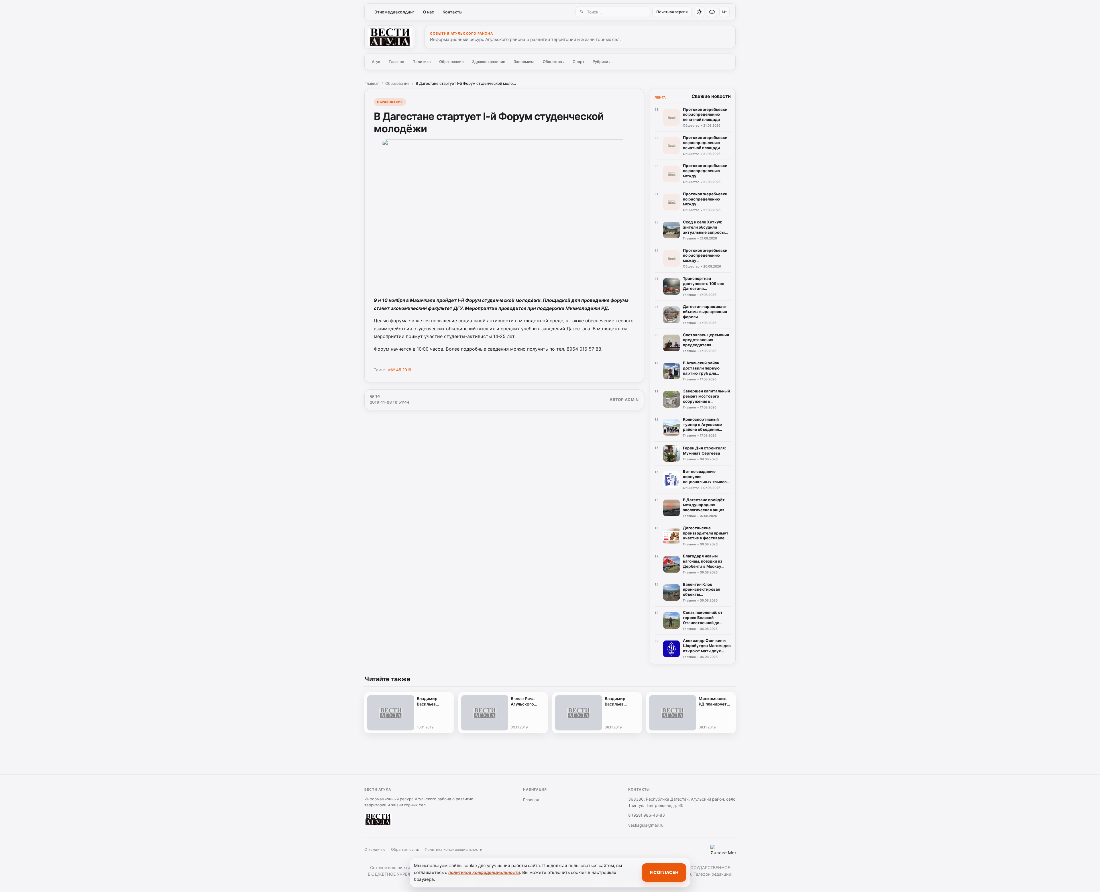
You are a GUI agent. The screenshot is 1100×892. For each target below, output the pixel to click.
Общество (553, 61)
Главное (396, 61)
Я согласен (664, 872)
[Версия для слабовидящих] (712, 12)
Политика (421, 61)
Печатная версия (672, 12)
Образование (451, 61)
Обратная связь (405, 849)
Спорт (578, 61)
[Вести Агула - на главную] (389, 36)
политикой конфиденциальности (484, 872)
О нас (428, 11)
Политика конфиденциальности (453, 849)
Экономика (524, 61)
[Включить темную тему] (699, 12)
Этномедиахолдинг (394, 11)
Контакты (452, 11)
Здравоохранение (488, 61)
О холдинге (374, 849)
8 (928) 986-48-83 (646, 815)
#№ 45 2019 (399, 370)
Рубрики (601, 61)
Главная (371, 83)
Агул (376, 61)
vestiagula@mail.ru (645, 825)
